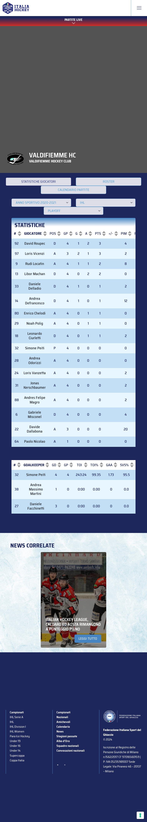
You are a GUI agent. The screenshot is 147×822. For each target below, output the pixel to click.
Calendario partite (73, 189)
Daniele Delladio (34, 286)
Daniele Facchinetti (35, 506)
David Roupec (34, 243)
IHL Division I (18, 726)
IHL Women (17, 731)
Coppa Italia (17, 760)
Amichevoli (63, 721)
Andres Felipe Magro (34, 400)
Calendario (63, 726)
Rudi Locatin (34, 264)
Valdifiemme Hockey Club (50, 161)
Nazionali (62, 717)
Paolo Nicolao (34, 441)
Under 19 (15, 741)
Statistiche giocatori (38, 181)
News (60, 731)
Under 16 (15, 745)
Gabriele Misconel (35, 414)
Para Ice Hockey (20, 736)
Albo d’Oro (63, 741)
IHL (12, 721)
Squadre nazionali (67, 745)
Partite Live (73, 20)
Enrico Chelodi (35, 313)
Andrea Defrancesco (34, 301)
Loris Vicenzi (34, 254)
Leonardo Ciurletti (34, 336)
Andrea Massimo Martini (36, 489)
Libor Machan (34, 274)
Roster (108, 181)
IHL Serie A (16, 717)
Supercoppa (17, 755)
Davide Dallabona (34, 429)
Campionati (17, 712)
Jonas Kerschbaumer (35, 385)
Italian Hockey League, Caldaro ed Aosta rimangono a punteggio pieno (73, 624)
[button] (14, 233)
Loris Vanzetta (35, 373)
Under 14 (15, 750)
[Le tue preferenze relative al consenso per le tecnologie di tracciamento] (140, 815)
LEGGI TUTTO (87, 638)
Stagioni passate (66, 736)
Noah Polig (34, 323)
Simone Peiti (34, 348)
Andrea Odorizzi (34, 360)
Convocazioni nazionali (70, 750)
